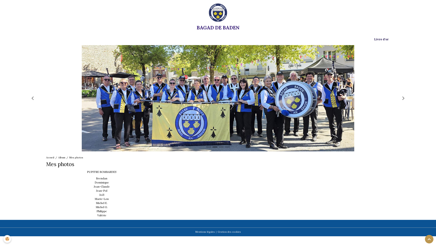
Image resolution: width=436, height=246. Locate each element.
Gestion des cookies (229, 231)
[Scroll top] (429, 239)
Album (61, 157)
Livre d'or (381, 39)
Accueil (50, 157)
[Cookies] (7, 239)
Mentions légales (205, 231)
